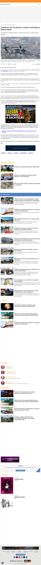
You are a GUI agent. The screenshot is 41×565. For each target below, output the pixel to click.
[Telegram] (8, 64)
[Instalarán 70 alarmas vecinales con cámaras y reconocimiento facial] (7, 212)
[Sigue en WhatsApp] (37, 64)
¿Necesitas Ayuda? (20, 554)
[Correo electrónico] (11, 64)
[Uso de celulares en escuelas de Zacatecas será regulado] (7, 282)
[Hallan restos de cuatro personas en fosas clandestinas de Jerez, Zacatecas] (7, 293)
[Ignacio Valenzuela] (3, 383)
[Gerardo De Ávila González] (3, 378)
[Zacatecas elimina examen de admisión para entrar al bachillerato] (7, 272)
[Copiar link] (13, 64)
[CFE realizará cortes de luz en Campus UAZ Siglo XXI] (7, 221)
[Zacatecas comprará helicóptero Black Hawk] (7, 168)
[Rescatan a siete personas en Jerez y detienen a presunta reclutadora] (7, 393)
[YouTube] (19, 557)
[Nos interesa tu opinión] (20, 548)
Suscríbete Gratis (20, 470)
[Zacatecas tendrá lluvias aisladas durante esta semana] (7, 252)
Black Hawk (5, 71)
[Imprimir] (15, 64)
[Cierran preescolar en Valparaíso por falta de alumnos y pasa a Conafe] (7, 410)
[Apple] (24, 557)
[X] (4, 64)
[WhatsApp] (6, 64)
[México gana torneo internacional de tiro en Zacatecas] (7, 261)
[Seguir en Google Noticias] (39, 64)
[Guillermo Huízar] (3, 367)
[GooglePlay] (26, 557)
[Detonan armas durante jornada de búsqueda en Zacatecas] (7, 185)
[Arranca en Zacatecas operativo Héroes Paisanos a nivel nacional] (7, 176)
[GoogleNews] (22, 557)
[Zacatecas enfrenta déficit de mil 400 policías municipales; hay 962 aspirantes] (7, 241)
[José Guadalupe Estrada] (3, 372)
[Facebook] (1, 64)
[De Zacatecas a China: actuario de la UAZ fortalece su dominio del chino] (7, 231)
